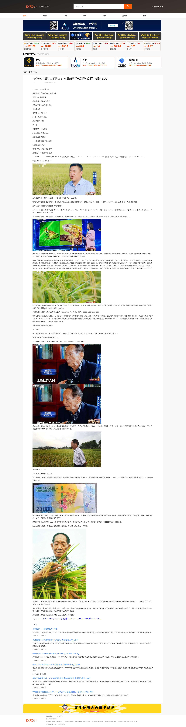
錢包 (144, 15)
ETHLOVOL (96, 619)
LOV (49, 619)
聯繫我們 (49, 716)
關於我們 (60, 716)
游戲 (84, 15)
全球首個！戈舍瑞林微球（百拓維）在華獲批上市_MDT (55, 640)
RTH (43, 619)
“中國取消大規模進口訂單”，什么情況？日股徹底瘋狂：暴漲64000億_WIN (63, 692)
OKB (30, 72)
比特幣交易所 (61, 724)
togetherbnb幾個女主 (59, 619)
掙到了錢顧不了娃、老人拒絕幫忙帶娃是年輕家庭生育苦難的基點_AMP (62, 678)
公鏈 (65, 15)
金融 (104, 15)
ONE (46, 619)
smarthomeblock (73, 619)
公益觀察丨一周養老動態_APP (45, 629)
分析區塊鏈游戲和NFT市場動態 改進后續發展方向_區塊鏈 (56, 665)
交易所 (124, 15)
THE (39, 619)
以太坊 (45, 15)
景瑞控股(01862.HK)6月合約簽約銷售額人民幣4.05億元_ (56, 654)
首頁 (24, 15)
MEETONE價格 (86, 619)
